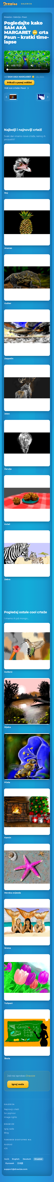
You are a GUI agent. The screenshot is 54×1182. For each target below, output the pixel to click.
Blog (6, 1132)
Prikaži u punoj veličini (19, 82)
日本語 (20, 1163)
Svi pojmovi (10, 1113)
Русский (9, 1163)
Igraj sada (18, 1084)
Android (8, 1144)
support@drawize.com (15, 1169)
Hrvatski (38, 1159)
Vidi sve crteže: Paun (15, 88)
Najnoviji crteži (11, 1109)
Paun (24, 17)
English (16, 1159)
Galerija (17, 17)
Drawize (8, 17)
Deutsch (27, 1159)
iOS (6, 1148)
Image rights (10, 1117)
